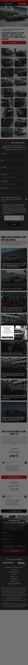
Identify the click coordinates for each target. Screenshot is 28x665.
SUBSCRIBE (7, 337)
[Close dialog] (26, 326)
